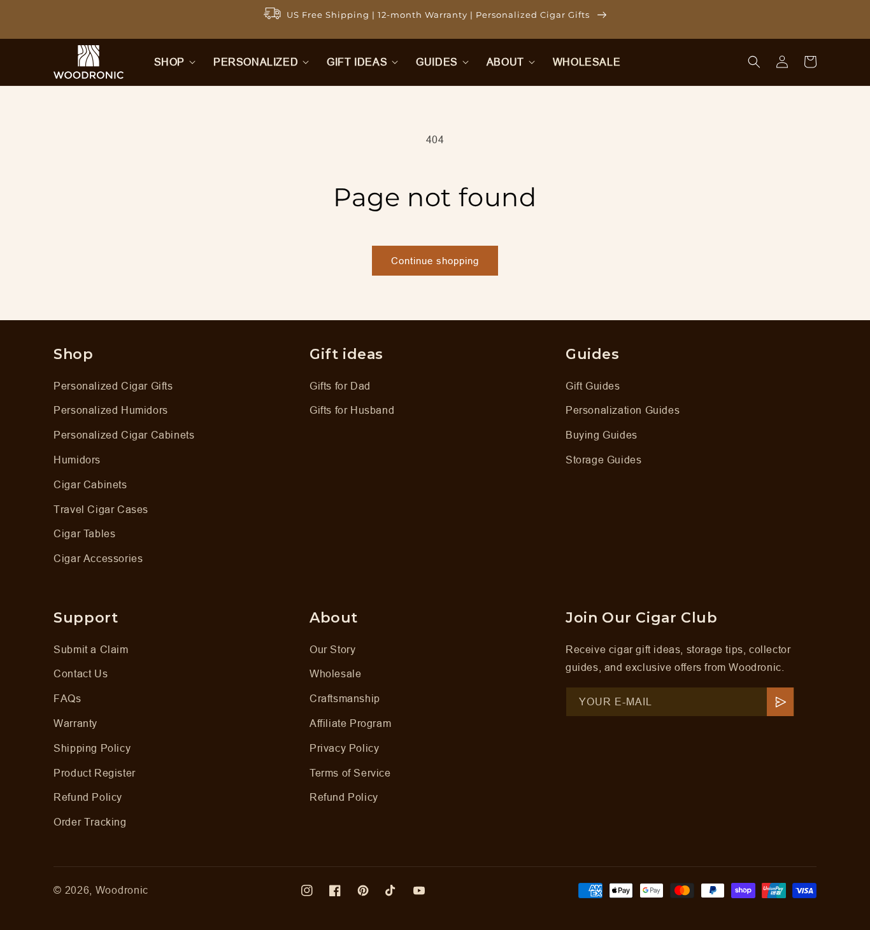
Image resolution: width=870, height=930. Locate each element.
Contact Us (80, 673)
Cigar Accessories (98, 558)
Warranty (75, 723)
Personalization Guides (623, 410)
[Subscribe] (780, 702)
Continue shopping (435, 260)
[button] (171, 62)
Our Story (332, 649)
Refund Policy (87, 797)
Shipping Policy (92, 748)
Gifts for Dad (340, 385)
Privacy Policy (344, 748)
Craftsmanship (345, 698)
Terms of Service (350, 773)
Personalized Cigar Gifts (113, 385)
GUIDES (437, 61)
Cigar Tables (84, 533)
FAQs (67, 698)
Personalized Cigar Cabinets (123, 434)
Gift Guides (593, 385)
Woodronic (122, 890)
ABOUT (505, 61)
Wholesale (335, 673)
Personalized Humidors (110, 410)
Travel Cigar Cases (100, 509)
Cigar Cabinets (90, 484)
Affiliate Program (350, 723)
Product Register (94, 773)
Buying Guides (602, 434)
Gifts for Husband (352, 410)
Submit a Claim (90, 649)
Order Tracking (89, 822)
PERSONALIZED (255, 61)
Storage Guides (603, 459)
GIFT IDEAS (357, 61)
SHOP (169, 61)
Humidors (77, 459)
